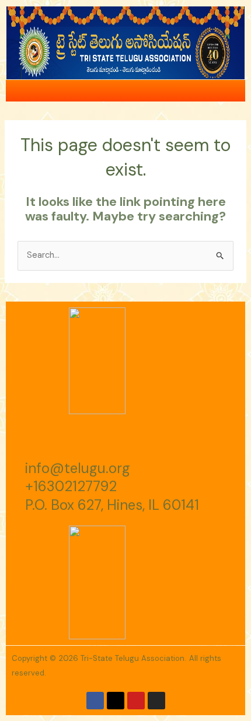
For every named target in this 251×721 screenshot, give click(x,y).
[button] (235, 91)
